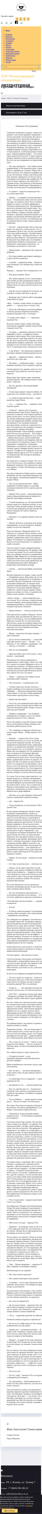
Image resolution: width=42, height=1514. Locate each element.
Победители (10, 56)
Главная (9, 34)
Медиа (8, 45)
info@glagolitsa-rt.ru (17, 1493)
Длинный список (12, 51)
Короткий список (12, 54)
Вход (34, 71)
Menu (8, 30)
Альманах (10, 41)
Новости (9, 37)
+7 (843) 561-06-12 (18, 1488)
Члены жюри (11, 60)
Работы (8, 47)
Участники (10, 49)
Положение (10, 39)
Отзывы (9, 43)
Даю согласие (10, 1511)
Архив (8, 62)
